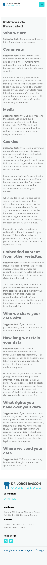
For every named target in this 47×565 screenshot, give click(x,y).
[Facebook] (6, 541)
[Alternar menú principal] (41, 4)
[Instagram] (11, 541)
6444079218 (10, 499)
